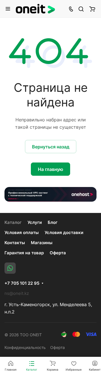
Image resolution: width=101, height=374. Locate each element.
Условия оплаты (21, 232)
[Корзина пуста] (92, 9)
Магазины (41, 242)
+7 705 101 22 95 (21, 283)
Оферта (58, 252)
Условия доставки (64, 232)
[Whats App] (10, 268)
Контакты (14, 242)
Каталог (13, 222)
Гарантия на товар (24, 252)
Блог (53, 222)
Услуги (34, 222)
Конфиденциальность (25, 347)
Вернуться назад (50, 147)
